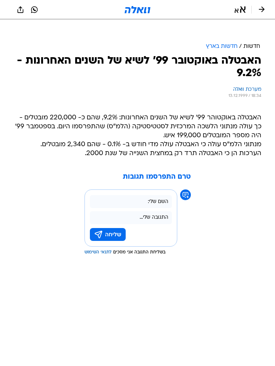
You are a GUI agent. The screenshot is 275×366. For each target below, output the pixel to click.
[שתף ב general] (20, 10)
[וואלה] (137, 9)
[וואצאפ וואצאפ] (34, 9)
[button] (240, 9)
